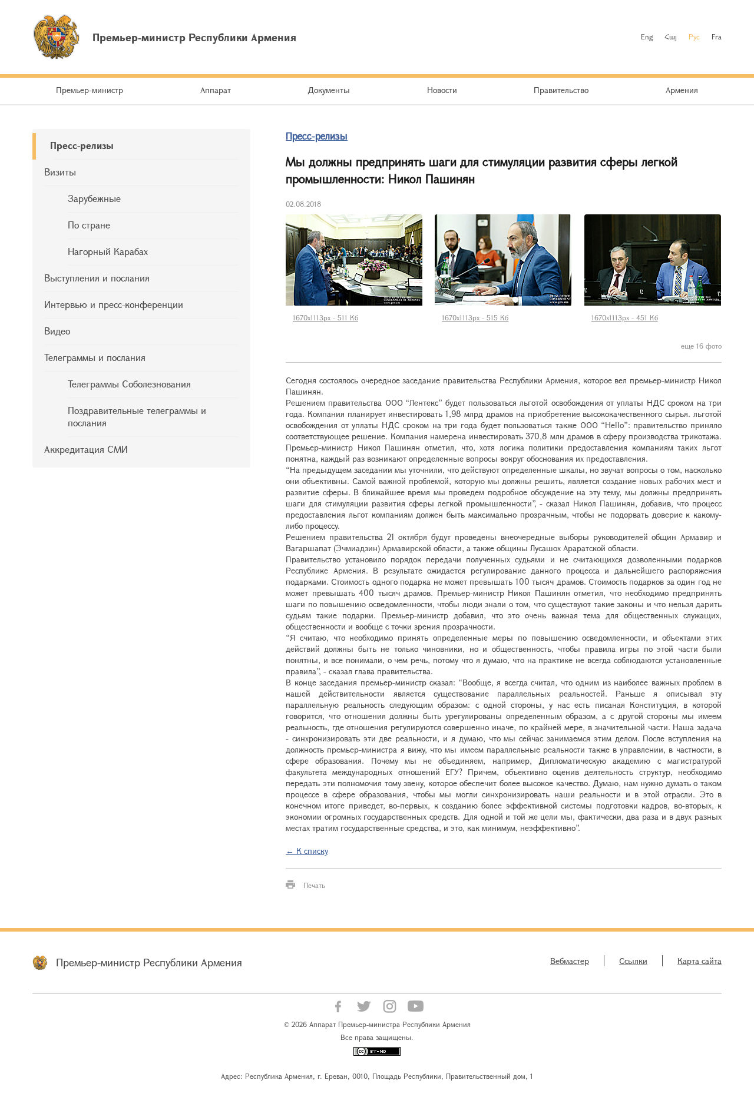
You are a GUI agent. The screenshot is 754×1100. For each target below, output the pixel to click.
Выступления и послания (97, 277)
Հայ (670, 36)
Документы (328, 89)
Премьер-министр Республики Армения (149, 962)
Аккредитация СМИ (86, 449)
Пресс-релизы (82, 145)
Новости (442, 89)
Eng (647, 36)
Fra (717, 36)
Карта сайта (699, 960)
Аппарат (215, 89)
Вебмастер (569, 960)
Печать (314, 885)
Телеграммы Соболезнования (129, 383)
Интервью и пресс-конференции (113, 304)
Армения (682, 89)
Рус (694, 36)
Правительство (561, 89)
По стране (89, 224)
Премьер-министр (89, 89)
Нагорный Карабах (108, 251)
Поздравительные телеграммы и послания (137, 416)
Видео (57, 330)
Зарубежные (94, 198)
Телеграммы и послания (94, 357)
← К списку (307, 850)
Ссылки (633, 960)
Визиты (60, 171)
